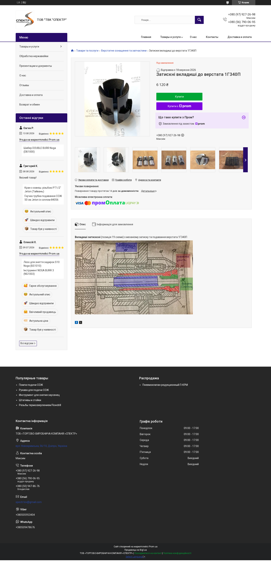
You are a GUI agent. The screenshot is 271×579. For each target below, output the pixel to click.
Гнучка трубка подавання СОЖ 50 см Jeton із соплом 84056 (43, 198)
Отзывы (24, 85)
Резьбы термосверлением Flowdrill (40, 405)
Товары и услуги (170, 37)
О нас (193, 37)
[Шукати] (199, 20)
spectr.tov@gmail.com (29, 502)
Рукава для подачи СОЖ (34, 390)
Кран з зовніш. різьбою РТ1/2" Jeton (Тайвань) (43, 189)
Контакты (212, 37)
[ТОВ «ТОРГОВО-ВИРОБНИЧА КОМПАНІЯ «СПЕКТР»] (25, 20)
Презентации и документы (35, 65)
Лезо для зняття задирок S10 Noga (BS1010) (42, 264)
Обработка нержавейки (33, 56)
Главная (146, 37)
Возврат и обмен (29, 104)
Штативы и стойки (30, 400)
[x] (80, 323)
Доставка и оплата (239, 37)
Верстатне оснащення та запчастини (124, 50)
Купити (179, 96)
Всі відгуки (26, 343)
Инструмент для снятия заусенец (39, 394)
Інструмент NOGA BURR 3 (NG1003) (39, 272)
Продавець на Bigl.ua (135, 550)
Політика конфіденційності (177, 553)
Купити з (173, 106)
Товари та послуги (87, 50)
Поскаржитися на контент (147, 553)
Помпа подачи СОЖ (31, 384)
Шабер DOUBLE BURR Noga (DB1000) (40, 149)
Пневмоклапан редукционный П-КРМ (165, 384)
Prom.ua (153, 546)
